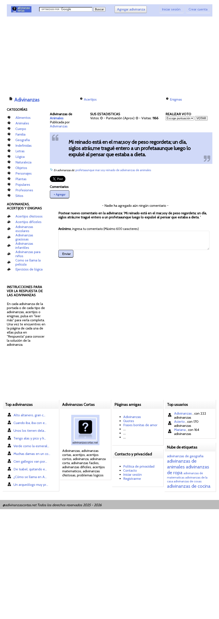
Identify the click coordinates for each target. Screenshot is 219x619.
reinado (111, 170)
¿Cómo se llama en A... (30, 477)
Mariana (180, 430)
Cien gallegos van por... (30, 461)
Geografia (22, 140)
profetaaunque (85, 170)
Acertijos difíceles (28, 222)
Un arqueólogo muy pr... (30, 485)
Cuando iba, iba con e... (30, 423)
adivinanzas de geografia (185, 456)
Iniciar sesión (171, 9)
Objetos (21, 168)
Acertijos (90, 99)
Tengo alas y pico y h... (29, 438)
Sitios (19, 196)
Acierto (180, 422)
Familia (20, 134)
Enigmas (176, 99)
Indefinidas (23, 145)
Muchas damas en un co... (31, 454)
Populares (22, 185)
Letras (20, 151)
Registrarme (132, 479)
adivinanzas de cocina (188, 486)
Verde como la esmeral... (31, 446)
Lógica (20, 157)
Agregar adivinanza (131, 9)
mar (98, 170)
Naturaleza (23, 162)
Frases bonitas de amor (140, 425)
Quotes (128, 421)
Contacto (130, 470)
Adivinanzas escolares (24, 229)
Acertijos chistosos (29, 216)
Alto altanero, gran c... (29, 415)
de (118, 170)
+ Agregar (59, 194)
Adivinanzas (27, 100)
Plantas (21, 179)
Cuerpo (20, 129)
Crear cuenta (198, 9)
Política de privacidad (138, 466)
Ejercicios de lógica (29, 269)
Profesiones (24, 190)
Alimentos (23, 118)
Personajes (23, 173)
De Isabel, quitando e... (30, 469)
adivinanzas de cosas (188, 481)
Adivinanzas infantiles (24, 246)
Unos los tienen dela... (29, 431)
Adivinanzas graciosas (24, 237)
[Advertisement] (85, 55)
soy (103, 170)
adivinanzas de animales (135, 170)
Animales (22, 123)
